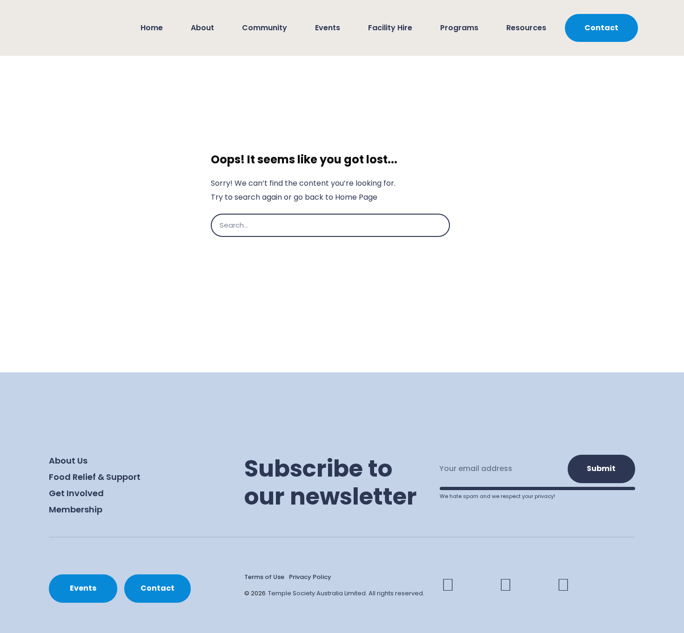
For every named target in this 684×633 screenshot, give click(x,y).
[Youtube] (563, 585)
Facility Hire (390, 27)
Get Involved (76, 493)
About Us (68, 460)
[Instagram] (505, 585)
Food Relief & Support (95, 477)
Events (327, 27)
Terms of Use (264, 577)
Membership (75, 509)
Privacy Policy (310, 577)
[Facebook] (448, 585)
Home (152, 27)
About (202, 27)
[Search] (461, 225)
